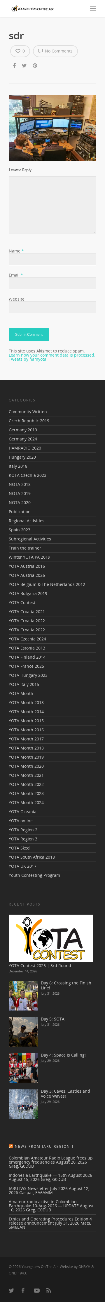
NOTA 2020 (20, 502)
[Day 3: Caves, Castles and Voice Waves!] (23, 1104)
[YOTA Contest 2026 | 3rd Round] (51, 938)
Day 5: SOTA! (53, 1019)
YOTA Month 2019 (26, 757)
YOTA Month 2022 (26, 784)
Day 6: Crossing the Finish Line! (66, 985)
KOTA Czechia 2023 (27, 475)
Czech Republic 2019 (29, 420)
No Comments (58, 51)
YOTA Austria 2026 (27, 575)
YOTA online (21, 820)
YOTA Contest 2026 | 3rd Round (40, 965)
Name (16, 251)
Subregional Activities (30, 539)
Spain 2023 (19, 530)
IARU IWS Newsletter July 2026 (38, 1188)
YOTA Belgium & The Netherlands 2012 (47, 584)
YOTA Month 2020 (26, 766)
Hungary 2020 (22, 457)
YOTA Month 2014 (26, 711)
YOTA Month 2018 (26, 748)
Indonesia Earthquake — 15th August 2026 (50, 1175)
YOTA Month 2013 (26, 702)
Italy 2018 (18, 466)
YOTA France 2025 (26, 666)
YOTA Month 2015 (26, 720)
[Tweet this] (24, 66)
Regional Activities (26, 520)
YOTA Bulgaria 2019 (28, 593)
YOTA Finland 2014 (27, 657)
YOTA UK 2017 (22, 866)
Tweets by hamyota (27, 359)
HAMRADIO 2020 (25, 448)
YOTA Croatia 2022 (27, 620)
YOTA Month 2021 (26, 775)
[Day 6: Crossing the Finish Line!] (23, 996)
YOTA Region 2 (23, 830)
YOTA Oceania (22, 811)
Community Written (28, 412)
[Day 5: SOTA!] (23, 1032)
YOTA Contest (22, 602)
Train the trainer (25, 548)
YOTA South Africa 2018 (32, 857)
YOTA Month (21, 693)
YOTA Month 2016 (26, 730)
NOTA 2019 (20, 493)
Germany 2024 (23, 439)
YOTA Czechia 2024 (27, 639)
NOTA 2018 (20, 484)
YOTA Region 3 (23, 839)
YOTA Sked (19, 848)
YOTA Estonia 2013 (27, 648)
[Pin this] (35, 66)
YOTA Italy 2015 (24, 684)
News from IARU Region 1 (44, 1146)
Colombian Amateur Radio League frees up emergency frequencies (51, 1160)
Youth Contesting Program (34, 875)
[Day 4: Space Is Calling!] (23, 1068)
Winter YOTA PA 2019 (29, 557)
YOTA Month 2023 (26, 793)
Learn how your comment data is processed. (52, 355)
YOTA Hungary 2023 (28, 675)
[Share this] (14, 66)
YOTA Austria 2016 (27, 566)
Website (16, 299)
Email (16, 275)
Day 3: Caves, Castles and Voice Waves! (65, 1093)
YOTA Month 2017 (26, 739)
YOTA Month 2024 (26, 802)
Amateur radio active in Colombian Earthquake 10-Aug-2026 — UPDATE (44, 1203)
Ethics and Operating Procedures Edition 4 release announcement (50, 1221)
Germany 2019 (23, 430)
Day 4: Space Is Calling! (63, 1055)
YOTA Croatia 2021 (27, 611)
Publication (20, 511)
